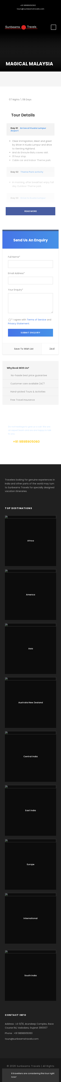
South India (30, 975)
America (30, 594)
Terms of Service (36, 319)
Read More (30, 211)
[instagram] (33, 14)
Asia (30, 648)
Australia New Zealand (30, 702)
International (30, 918)
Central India (30, 756)
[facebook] (28, 14)
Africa (30, 540)
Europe (30, 864)
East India (30, 810)
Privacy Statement (18, 323)
